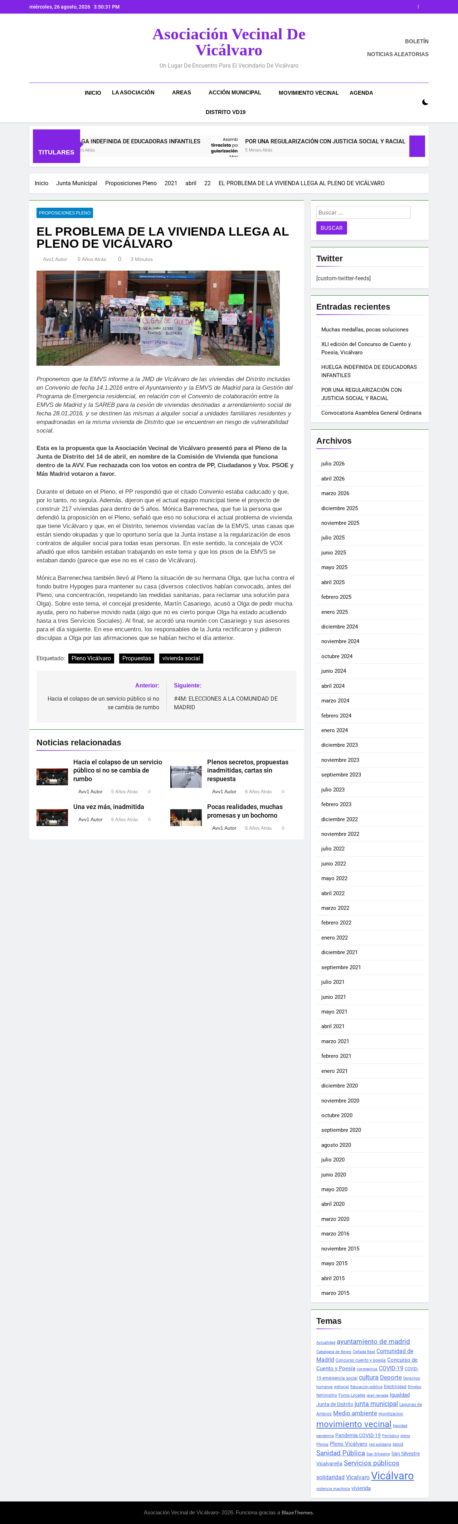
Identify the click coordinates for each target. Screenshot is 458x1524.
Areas (181, 92)
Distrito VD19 (225, 112)
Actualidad (325, 1342)
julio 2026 (333, 463)
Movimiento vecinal (309, 93)
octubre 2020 (336, 1115)
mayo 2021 (334, 1011)
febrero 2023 (336, 804)
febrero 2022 (336, 922)
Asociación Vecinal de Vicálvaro (229, 42)
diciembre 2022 (339, 819)
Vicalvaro (358, 1477)
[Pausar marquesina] (417, 146)
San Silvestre (378, 1454)
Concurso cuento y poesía (361, 1360)
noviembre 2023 (340, 760)
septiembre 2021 (341, 967)
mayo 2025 (334, 567)
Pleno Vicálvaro (91, 658)
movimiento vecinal (353, 1424)
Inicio (93, 93)
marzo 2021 (335, 1041)
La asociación (133, 92)
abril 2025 (333, 582)
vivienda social (181, 658)
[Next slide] (423, 7)
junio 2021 (333, 997)
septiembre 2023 (341, 774)
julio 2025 (333, 537)
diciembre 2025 (339, 508)
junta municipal (376, 1403)
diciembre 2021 (339, 952)
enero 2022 (334, 937)
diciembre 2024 (339, 626)
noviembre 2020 (340, 1101)
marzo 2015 (335, 1293)
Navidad (400, 1426)
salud (398, 1444)
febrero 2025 (336, 597)
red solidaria (380, 1444)
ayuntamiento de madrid (373, 1342)
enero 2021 (334, 1071)
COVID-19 (391, 1368)
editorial (341, 1387)
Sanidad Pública (340, 1453)
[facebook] (33, 48)
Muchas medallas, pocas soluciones (365, 329)
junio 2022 (333, 863)
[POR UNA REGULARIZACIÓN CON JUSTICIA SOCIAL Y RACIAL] (187, 150)
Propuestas (136, 658)
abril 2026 (333, 478)
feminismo (326, 1395)
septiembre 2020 (341, 1130)
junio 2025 (333, 552)
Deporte (391, 1377)
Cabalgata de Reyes (333, 1352)
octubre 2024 (336, 656)
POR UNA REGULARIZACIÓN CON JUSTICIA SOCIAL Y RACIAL (324, 7)
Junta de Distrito (334, 1404)
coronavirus (367, 1369)
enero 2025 (334, 612)
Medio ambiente (355, 1413)
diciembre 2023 (339, 745)
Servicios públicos (371, 1463)
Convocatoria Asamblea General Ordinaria (371, 413)
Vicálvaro (392, 1476)
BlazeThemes (297, 1512)
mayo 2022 (334, 878)
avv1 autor (55, 259)
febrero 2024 (336, 715)
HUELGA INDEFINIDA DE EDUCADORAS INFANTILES (96, 141)
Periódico (390, 1436)
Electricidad (395, 1386)
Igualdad (400, 1395)
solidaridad (330, 1477)
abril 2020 (333, 1204)
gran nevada (377, 1395)
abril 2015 (333, 1278)
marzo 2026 (335, 493)
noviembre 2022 (340, 834)
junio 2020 (333, 1175)
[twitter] (51, 48)
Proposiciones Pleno (65, 213)
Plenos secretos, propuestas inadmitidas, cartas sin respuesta (247, 771)
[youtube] (59, 48)
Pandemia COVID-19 (358, 1435)
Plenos (322, 1444)
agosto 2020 (336, 1145)
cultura (369, 1377)
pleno (405, 1436)
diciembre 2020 (339, 1085)
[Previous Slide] (413, 7)
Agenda (361, 93)
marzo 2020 (335, 1219)
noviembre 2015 (340, 1249)
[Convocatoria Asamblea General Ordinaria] (392, 150)
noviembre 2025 (340, 523)
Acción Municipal (235, 92)
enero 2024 (334, 730)
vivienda (361, 1488)
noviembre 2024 (340, 641)
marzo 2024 (335, 700)
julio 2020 (333, 1159)
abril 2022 (333, 893)
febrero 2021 (336, 1056)
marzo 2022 (335, 908)
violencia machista (333, 1488)
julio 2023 (333, 789)
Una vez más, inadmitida (108, 806)
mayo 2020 (334, 1189)
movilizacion (391, 1413)
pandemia (325, 1436)
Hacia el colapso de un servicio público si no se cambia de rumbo (117, 771)
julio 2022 (333, 848)
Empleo (414, 1387)
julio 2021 (333, 982)
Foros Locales (351, 1395)
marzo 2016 (335, 1233)
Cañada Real (364, 1352)
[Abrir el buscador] (413, 102)
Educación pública (366, 1387)
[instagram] (42, 48)
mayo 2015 (334, 1263)
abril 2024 (333, 686)
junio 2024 (333, 671)
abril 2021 (333, 1026)
